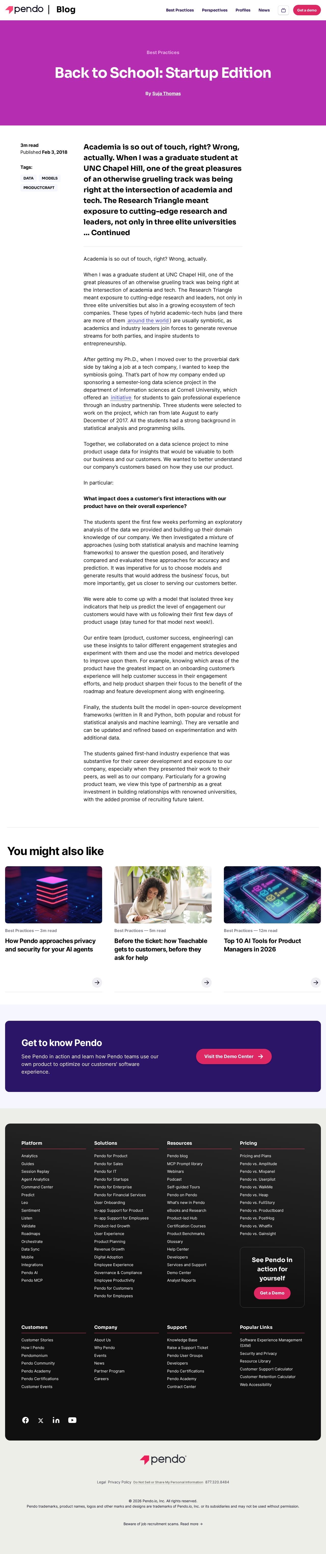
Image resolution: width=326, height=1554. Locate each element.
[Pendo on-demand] (283, 10)
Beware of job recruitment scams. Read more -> (163, 1524)
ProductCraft (39, 187)
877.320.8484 (217, 1482)
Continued (110, 232)
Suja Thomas (166, 93)
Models (50, 178)
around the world (148, 320)
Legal (101, 1482)
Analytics (29, 1155)
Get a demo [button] (307, 10)
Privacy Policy (119, 1482)
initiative (121, 397)
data (28, 178)
